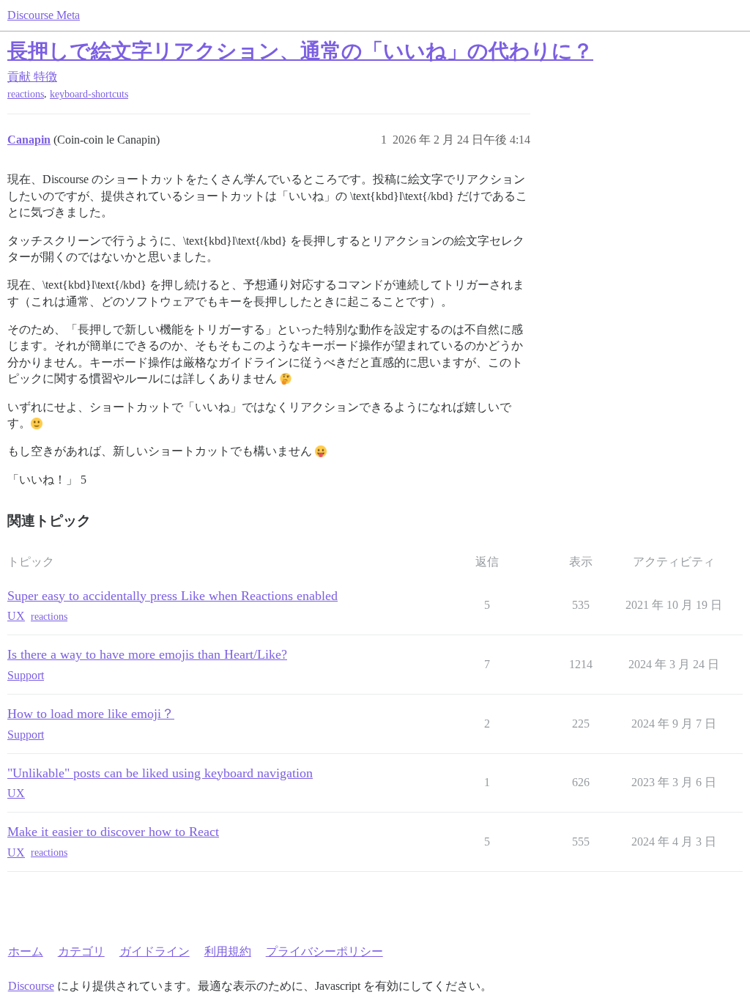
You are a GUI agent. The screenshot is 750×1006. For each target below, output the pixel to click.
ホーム (25, 951)
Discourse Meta (43, 15)
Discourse (31, 986)
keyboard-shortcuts (89, 94)
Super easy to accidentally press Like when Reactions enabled (172, 595)
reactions (25, 94)
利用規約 (227, 951)
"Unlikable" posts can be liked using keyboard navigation (160, 773)
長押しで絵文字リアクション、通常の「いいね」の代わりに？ (300, 51)
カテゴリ (81, 951)
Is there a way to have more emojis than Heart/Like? (147, 654)
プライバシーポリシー (324, 951)
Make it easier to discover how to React (113, 831)
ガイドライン (154, 951)
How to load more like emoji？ (90, 713)
